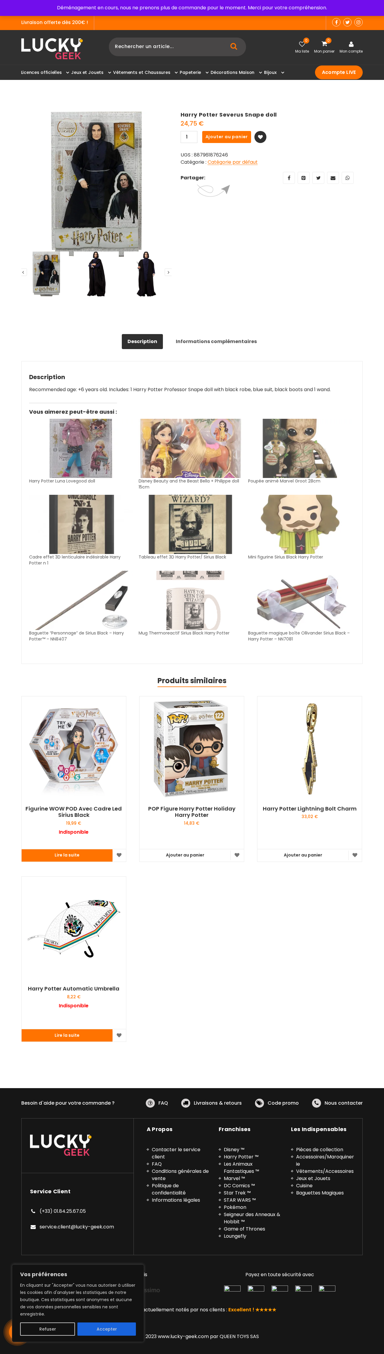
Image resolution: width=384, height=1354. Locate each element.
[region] (78, 1303)
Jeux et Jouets (313, 1178)
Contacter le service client (176, 1153)
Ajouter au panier (227, 137)
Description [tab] (142, 341)
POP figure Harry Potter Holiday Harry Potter (192, 811)
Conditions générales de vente (180, 1175)
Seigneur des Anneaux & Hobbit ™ (252, 1218)
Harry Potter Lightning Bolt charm (310, 808)
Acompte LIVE (339, 72)
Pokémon (235, 1207)
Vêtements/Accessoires (325, 1171)
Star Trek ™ (237, 1192)
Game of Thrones (244, 1228)
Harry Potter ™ (241, 1156)
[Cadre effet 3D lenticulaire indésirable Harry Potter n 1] (81, 524)
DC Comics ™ (239, 1185)
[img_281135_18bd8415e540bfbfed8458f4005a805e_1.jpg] (96, 186)
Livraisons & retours (218, 1103)
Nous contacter (344, 1103)
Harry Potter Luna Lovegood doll (62, 481)
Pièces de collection (319, 1149)
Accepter (107, 1329)
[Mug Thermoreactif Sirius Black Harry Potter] (190, 600)
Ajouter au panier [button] (185, 855)
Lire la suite (67, 855)
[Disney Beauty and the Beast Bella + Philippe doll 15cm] (190, 448)
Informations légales (176, 1200)
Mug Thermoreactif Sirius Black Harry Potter (184, 633)
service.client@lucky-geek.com (77, 1226)
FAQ (163, 1103)
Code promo (283, 1103)
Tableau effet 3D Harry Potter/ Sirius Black (182, 557)
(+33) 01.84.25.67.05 (63, 1211)
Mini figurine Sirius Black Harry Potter (285, 557)
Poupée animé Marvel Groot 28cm (284, 481)
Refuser (47, 1329)
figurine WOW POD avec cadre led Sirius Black (74, 811)
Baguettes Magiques (320, 1192)
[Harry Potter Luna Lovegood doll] (81, 448)
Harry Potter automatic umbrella (73, 988)
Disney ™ (234, 1149)
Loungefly (235, 1236)
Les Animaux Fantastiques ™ (241, 1168)
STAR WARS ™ (240, 1200)
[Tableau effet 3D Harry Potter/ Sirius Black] (190, 524)
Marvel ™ (234, 1178)
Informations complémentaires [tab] (216, 341)
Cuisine (304, 1185)
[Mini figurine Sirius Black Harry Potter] (300, 524)
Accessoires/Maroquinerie (325, 1160)
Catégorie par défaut (233, 162)
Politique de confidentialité (169, 1189)
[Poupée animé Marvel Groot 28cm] (300, 448)
